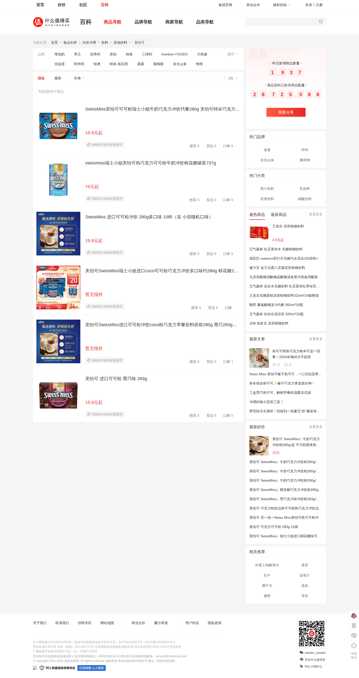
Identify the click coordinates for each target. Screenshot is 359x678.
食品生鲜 (70, 42)
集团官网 (225, 5)
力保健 (202, 54)
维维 (199, 64)
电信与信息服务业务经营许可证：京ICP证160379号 (108, 642)
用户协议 (192, 623)
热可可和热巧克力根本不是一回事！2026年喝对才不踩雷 (296, 354)
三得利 (147, 54)
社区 (83, 5)
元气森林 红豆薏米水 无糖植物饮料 (276, 249)
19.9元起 (94, 240)
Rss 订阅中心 (313, 666)
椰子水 (267, 585)
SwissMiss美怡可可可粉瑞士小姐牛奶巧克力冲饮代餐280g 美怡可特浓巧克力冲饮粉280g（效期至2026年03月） (162, 109)
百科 (105, 5)
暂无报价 (94, 294)
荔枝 (304, 585)
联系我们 (62, 623)
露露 (140, 64)
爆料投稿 (280, 5)
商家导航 (174, 22)
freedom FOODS (174, 54)
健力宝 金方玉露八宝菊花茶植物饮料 (277, 268)
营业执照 (175, 646)
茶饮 (304, 596)
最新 (57, 78)
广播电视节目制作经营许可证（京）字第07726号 (65, 651)
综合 (41, 78)
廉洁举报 (161, 623)
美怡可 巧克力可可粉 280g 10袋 (273, 527)
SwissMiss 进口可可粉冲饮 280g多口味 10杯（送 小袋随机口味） (149, 216)
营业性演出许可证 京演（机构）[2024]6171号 (63, 646)
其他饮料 (120, 42)
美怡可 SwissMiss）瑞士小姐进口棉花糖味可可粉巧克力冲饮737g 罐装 (303, 536)
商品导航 (112, 22)
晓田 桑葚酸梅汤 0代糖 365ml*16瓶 (276, 305)
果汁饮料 (267, 189)
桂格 (129, 54)
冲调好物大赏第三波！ (266, 402)
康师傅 (305, 160)
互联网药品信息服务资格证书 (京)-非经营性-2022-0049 (131, 646)
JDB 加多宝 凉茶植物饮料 (268, 323)
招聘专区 (85, 623)
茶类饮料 (267, 199)
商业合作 (253, 5)
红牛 (267, 575)
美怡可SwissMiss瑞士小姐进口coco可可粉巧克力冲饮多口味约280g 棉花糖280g (162, 270)
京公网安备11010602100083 (52, 642)
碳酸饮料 (305, 199)
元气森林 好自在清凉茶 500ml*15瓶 (276, 314)
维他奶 (59, 54)
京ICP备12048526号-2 (160, 642)
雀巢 (267, 150)
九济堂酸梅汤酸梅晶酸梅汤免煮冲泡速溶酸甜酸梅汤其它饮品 (295, 277)
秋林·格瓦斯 (119, 64)
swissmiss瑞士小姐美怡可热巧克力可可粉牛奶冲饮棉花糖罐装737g (150, 163)
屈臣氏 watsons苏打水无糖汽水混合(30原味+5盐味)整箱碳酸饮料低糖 (302, 258)
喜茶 (304, 565)
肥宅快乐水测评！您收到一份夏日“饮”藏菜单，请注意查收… (295, 411)
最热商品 (257, 215)
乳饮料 (305, 189)
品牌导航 (143, 22)
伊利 (304, 150)
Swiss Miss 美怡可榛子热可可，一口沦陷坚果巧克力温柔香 (294, 374)
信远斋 (59, 64)
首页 (40, 5)
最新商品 (278, 215)
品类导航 (205, 22)
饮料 (104, 42)
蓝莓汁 (305, 575)
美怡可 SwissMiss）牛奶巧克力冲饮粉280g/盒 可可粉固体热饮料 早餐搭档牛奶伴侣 (296, 442)
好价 (62, 5)
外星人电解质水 (267, 565)
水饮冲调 (89, 42)
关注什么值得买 (315, 659)
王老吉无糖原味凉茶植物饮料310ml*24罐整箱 (284, 295)
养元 (77, 54)
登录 (308, 5)
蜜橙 (267, 596)
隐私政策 (215, 623)
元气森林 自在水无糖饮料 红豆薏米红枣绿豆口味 (286, 286)
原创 (113, 54)
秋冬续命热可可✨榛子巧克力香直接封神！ (282, 383)
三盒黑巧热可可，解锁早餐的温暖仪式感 (280, 393)
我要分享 (286, 112)
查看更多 (316, 214)
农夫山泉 (180, 64)
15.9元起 (94, 132)
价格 (77, 78)
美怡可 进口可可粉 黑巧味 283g (116, 378)
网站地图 (107, 623)
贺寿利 (95, 54)
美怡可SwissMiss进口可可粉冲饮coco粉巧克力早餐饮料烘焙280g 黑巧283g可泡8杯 (162, 324)
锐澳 (97, 64)
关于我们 (40, 623)
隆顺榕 (158, 64)
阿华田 (79, 64)
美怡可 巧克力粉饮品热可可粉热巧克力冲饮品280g (288, 508)
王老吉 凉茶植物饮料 (288, 226)
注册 (319, 5)
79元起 (92, 186)
